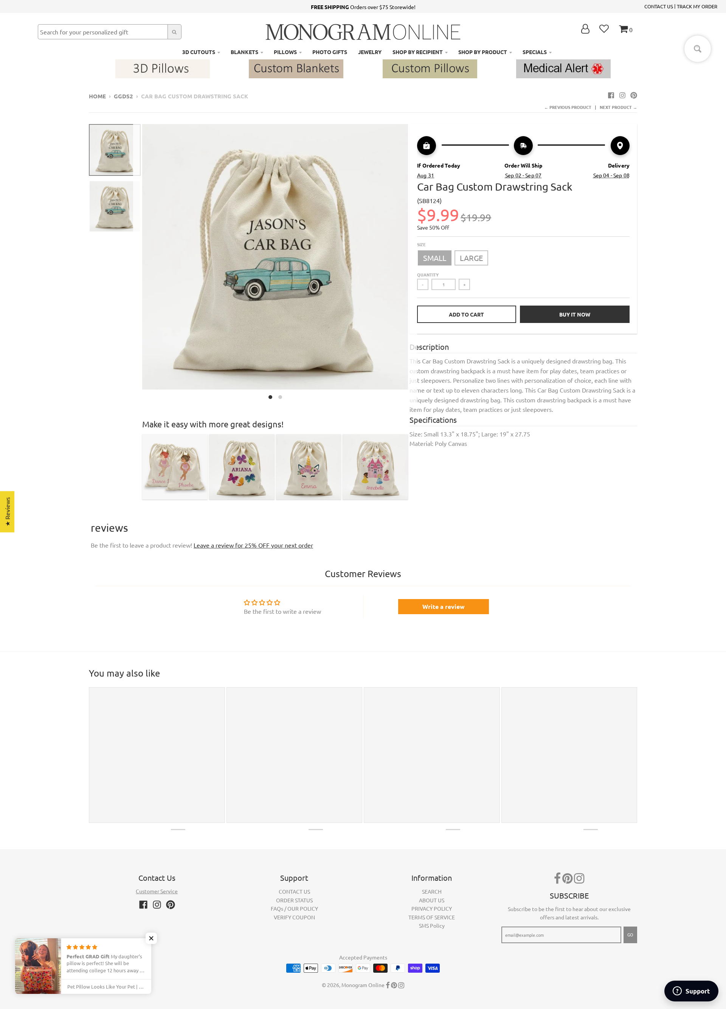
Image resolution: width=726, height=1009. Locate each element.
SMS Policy (432, 925)
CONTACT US (658, 6)
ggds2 (123, 96)
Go (630, 934)
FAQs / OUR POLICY (294, 908)
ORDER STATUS (294, 900)
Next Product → (618, 107)
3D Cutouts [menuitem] (198, 51)
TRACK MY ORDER (697, 6)
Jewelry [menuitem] (370, 51)
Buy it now (574, 314)
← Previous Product (567, 107)
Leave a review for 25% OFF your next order (253, 545)
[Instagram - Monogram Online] (622, 95)
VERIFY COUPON (294, 917)
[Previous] (137, 264)
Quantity (428, 275)
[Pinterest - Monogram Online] (633, 95)
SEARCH (432, 891)
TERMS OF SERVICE (431, 917)
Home (97, 96)
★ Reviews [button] (7, 511)
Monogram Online (363, 984)
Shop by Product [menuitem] (482, 51)
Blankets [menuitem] (244, 51)
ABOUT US (431, 900)
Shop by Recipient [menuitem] (417, 51)
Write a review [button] (443, 606)
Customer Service (157, 891)
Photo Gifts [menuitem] (329, 51)
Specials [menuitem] (535, 51)
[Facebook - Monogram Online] (611, 95)
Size (421, 244)
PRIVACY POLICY (431, 908)
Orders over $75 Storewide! (363, 6)
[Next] (412, 264)
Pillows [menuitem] (285, 51)
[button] (151, 938)
